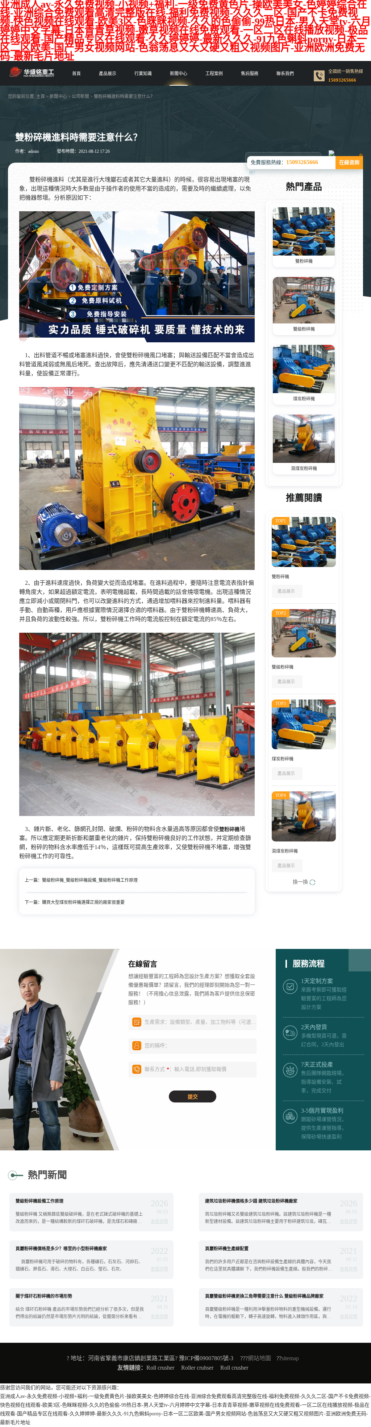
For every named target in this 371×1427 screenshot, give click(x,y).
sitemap (290, 1358)
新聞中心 (178, 74)
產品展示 (107, 74)
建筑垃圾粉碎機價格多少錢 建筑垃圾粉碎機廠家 (251, 1201)
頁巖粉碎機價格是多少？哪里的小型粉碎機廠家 (61, 1249)
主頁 (40, 96)
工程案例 (214, 74)
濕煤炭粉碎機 (304, 468)
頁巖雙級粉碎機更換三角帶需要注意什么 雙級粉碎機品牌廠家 (264, 1296)
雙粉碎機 (304, 261)
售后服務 (249, 74)
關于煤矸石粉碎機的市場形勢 (44, 1296)
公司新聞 (80, 96)
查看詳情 (159, 1221)
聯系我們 (285, 74)
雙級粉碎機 (304, 329)
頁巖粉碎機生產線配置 (227, 1249)
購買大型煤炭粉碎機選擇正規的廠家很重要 (83, 902)
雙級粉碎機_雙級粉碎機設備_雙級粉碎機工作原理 (90, 880)
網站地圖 (259, 1358)
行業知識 (143, 74)
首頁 (76, 74)
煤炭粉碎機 (304, 398)
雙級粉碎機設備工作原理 (39, 1201)
